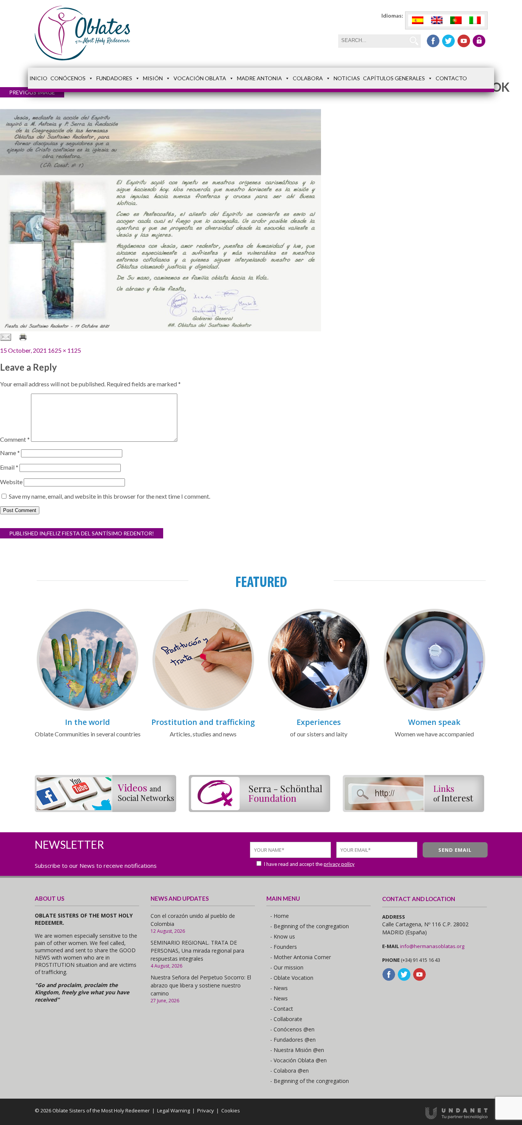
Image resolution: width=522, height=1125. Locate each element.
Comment (15, 439)
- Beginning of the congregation (309, 926)
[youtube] (463, 40)
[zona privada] (479, 40)
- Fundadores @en (293, 1039)
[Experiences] (318, 709)
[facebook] (433, 40)
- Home (279, 915)
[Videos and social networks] (105, 809)
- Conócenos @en (292, 1029)
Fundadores (114, 78)
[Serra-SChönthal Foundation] (259, 809)
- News (279, 988)
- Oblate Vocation (291, 977)
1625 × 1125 (64, 350)
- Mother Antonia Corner (300, 957)
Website (11, 481)
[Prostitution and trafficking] (203, 709)
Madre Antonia (259, 78)
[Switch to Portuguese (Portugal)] (455, 20)
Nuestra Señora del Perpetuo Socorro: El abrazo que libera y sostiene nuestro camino (201, 985)
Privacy (205, 1110)
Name (10, 452)
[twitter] (448, 40)
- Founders (283, 946)
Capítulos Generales (394, 78)
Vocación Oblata (199, 78)
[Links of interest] (413, 809)
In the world (87, 722)
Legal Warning (173, 1110)
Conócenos (68, 78)
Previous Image (32, 92)
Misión (153, 78)
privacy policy (339, 864)
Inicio (38, 78)
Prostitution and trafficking (203, 722)
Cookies (230, 1110)
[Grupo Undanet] (456, 1117)
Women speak (434, 722)
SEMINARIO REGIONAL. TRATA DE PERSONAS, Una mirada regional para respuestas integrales (197, 950)
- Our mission (286, 967)
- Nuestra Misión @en (297, 1050)
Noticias (347, 78)
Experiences (319, 722)
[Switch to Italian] (475, 20)
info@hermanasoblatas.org (432, 946)
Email (9, 467)
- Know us (282, 936)
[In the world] (87, 709)
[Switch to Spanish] (417, 20)
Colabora (308, 78)
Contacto (451, 78)
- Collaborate (286, 1019)
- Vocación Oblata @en (298, 1060)
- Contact (281, 1008)
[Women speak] (434, 709)
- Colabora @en (289, 1070)
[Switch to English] (436, 20)
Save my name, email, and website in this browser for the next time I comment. (109, 496)
